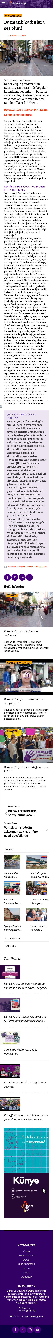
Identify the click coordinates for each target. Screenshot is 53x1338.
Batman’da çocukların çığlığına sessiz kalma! (26, 769)
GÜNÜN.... (26, 1272)
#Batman (12, 566)
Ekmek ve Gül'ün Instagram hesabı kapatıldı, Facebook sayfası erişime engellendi (25, 988)
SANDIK (26, 1260)
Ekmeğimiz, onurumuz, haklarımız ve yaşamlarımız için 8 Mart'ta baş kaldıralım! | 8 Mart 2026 (26, 1119)
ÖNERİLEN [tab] (10, 945)
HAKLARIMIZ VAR (26, 1264)
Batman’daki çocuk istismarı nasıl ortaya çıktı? (24, 701)
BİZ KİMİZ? (26, 1276)
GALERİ (26, 1268)
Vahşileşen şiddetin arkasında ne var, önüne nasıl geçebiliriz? (21, 831)
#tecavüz (29, 566)
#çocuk (43, 566)
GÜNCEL (26, 1251)
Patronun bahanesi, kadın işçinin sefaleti (12, 903)
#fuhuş (37, 566)
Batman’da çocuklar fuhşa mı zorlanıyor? (21, 633)
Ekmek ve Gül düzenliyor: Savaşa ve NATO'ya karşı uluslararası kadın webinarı (25, 1021)
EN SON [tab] (9, 849)
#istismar (21, 566)
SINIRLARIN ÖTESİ (26, 1255)
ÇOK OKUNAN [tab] (12, 938)
